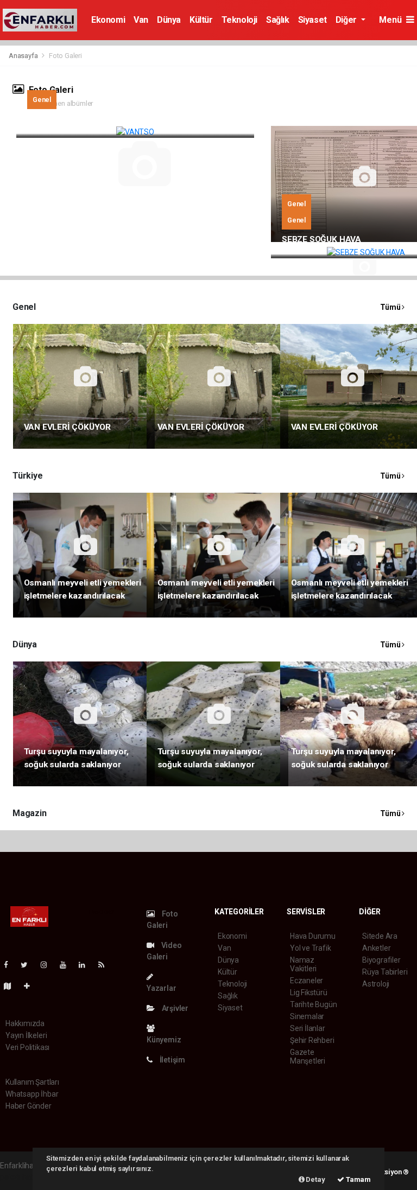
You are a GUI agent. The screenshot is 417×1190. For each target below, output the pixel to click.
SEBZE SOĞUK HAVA (321, 239)
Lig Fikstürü (308, 992)
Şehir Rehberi (312, 1040)
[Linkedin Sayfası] (86, 964)
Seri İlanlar (307, 1028)
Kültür (201, 20)
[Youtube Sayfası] (67, 964)
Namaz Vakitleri (303, 964)
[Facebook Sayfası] (10, 964)
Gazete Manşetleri (307, 1056)
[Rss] (105, 964)
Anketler (376, 948)
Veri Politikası (27, 1047)
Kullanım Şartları (32, 1082)
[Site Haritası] (12, 986)
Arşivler (174, 1008)
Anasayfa (24, 56)
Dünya (169, 20)
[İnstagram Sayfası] (48, 964)
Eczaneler (306, 980)
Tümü (391, 307)
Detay (315, 1179)
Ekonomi (108, 20)
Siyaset (312, 20)
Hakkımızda (25, 1023)
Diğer (347, 20)
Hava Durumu (313, 936)
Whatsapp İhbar (31, 1094)
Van (141, 20)
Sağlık (277, 20)
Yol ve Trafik (310, 948)
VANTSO (43, 119)
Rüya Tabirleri (384, 972)
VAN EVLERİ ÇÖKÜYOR (67, 427)
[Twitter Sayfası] (28, 964)
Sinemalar (307, 1016)
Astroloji (375, 983)
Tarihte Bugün (313, 1004)
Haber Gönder (28, 1106)
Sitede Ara (379, 936)
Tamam (357, 1179)
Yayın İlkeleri (26, 1035)
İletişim (171, 1059)
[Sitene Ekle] (31, 986)
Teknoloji (239, 20)
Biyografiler (381, 960)
